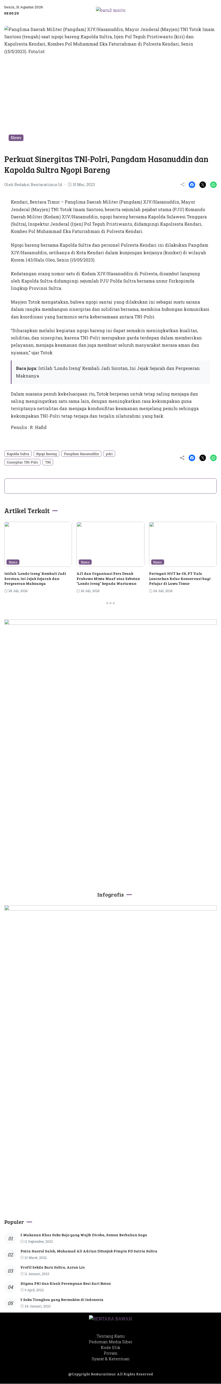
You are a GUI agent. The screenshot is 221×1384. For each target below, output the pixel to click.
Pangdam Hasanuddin (81, 454)
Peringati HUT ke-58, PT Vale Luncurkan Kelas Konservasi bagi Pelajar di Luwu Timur (179, 578)
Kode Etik (110, 1347)
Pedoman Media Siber (110, 1341)
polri (109, 454)
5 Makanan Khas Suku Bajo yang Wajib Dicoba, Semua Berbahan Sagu (83, 1234)
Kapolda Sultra (18, 454)
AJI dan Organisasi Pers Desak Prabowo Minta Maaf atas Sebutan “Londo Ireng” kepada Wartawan (108, 578)
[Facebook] (192, 184)
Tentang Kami (110, 1336)
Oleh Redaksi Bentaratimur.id (33, 184)
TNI (48, 462)
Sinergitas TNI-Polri (22, 462)
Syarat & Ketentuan (111, 1358)
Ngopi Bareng (46, 454)
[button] (193, 10)
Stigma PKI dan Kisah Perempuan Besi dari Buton (65, 1283)
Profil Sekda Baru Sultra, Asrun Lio (52, 1267)
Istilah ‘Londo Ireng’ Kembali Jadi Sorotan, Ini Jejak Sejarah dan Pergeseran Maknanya (35, 578)
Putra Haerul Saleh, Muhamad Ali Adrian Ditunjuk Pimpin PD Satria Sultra (88, 1251)
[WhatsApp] (213, 184)
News (16, 137)
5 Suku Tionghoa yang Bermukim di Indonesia (61, 1299)
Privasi (111, 1353)
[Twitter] (202, 184)
